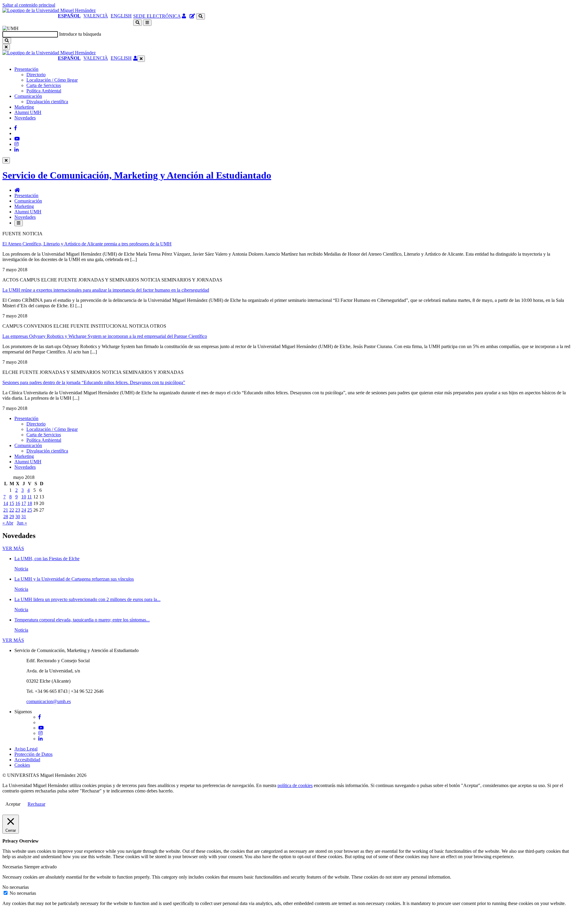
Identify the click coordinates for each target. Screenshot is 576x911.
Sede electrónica (157, 16)
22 (11, 510)
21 (5, 510)
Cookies (22, 765)
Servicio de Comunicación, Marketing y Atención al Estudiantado (136, 175)
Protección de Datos (33, 754)
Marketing (24, 107)
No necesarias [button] (15, 887)
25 (29, 510)
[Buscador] (200, 16)
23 (17, 510)
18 (29, 503)
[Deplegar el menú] (18, 223)
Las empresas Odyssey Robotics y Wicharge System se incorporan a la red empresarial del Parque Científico (104, 336)
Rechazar (36, 804)
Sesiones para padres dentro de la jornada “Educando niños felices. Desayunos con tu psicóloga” (93, 382)
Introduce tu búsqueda (80, 34)
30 (17, 516)
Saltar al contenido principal (28, 5)
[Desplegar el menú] (147, 23)
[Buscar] (6, 41)
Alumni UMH (27, 112)
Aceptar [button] (12, 804)
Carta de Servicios (43, 85)
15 (11, 503)
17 (23, 503)
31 (23, 516)
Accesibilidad (27, 759)
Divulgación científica (47, 101)
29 (11, 516)
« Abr (7, 522)
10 (23, 496)
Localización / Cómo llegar (52, 80)
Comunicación (28, 96)
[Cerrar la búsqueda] (6, 47)
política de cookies (295, 785)
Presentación (26, 69)
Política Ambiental (43, 90)
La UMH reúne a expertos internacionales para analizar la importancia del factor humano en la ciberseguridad (105, 290)
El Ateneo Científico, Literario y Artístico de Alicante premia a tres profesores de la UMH (87, 243)
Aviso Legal (26, 748)
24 (23, 510)
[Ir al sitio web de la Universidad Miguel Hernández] (49, 10)
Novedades (25, 117)
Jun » (22, 522)
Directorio (36, 74)
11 (29, 496)
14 (5, 503)
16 (17, 503)
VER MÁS (13, 548)
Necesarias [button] (13, 866)
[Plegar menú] (141, 59)
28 (5, 516)
